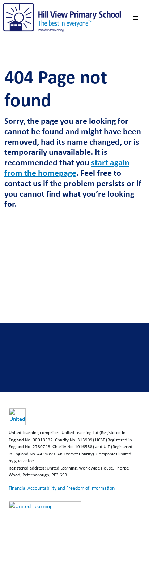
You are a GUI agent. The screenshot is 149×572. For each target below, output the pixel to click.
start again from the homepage (66, 167)
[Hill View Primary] (62, 17)
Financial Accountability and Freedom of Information (62, 488)
